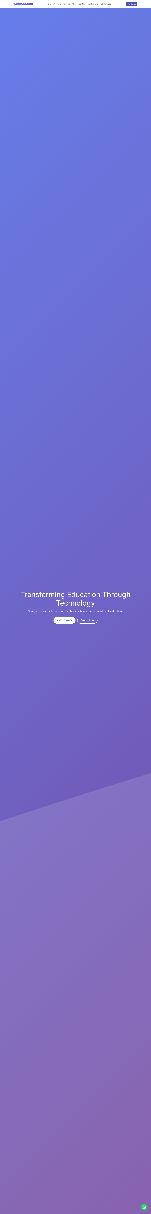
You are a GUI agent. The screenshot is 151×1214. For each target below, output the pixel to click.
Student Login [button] (107, 4)
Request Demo (87, 620)
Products (57, 4)
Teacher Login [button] (93, 4)
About (74, 4)
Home (49, 4)
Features (66, 4)
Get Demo (131, 4)
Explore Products (64, 620)
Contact (82, 4)
